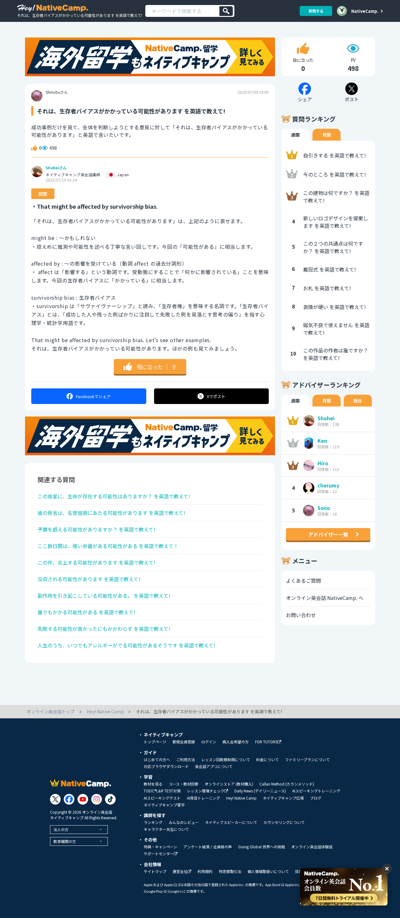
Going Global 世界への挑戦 (261, 847)
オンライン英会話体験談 (311, 847)
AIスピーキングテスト (162, 798)
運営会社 (180, 872)
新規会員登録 (183, 742)
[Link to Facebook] (69, 799)
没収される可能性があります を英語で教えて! (89, 579)
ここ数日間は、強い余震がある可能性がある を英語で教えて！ (108, 546)
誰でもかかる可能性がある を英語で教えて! (86, 612)
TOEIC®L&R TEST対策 (162, 791)
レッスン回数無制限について (225, 759)
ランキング (153, 822)
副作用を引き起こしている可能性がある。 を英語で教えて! (104, 595)
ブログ (315, 798)
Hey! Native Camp (241, 798)
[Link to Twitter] (55, 799)
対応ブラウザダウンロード (166, 766)
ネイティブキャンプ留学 (164, 805)
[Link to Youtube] (83, 799)
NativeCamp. (364, 10)
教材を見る (153, 784)
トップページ (155, 742)
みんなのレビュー (184, 822)
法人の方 (60, 829)
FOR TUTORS (266, 742)
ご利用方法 (185, 759)
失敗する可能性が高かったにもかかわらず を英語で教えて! (104, 628)
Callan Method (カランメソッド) (286, 784)
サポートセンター (159, 854)
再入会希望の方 (235, 742)
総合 (357, 400)
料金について (267, 759)
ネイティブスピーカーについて (231, 822)
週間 (295, 135)
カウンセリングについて (284, 822)
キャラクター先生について (166, 829)
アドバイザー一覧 (328, 534)
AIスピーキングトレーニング (316, 791)
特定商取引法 (230, 871)
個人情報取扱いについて (268, 871)
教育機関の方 (64, 841)
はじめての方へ (157, 759)
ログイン (208, 742)
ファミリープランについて (307, 759)
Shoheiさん (56, 168)
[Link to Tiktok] (110, 799)
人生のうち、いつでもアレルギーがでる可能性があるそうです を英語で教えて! (126, 645)
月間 (326, 135)
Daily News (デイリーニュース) (260, 791)
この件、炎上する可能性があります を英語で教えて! (96, 562)
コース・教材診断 (183, 784)
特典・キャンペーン (160, 847)
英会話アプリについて (213, 766)
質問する (315, 10)
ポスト (216, 396)
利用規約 (205, 871)
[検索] (226, 11)
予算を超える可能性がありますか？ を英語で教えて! (96, 529)
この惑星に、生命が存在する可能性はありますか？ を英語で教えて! (114, 496)
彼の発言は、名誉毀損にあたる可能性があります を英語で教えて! (111, 512)
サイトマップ (155, 871)
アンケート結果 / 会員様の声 (207, 847)
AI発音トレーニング (203, 798)
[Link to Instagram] (96, 799)
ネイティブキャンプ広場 (283, 798)
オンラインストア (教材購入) (229, 784)
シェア (93, 396)
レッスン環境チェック (205, 791)
